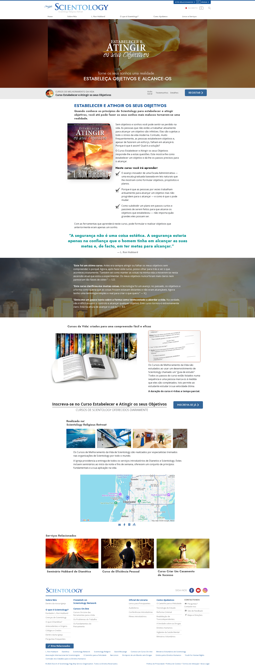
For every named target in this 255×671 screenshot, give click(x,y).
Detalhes (174, 92)
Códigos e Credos (53, 630)
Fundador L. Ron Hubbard (57, 613)
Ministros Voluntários (166, 636)
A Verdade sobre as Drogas (169, 623)
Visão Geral (149, 92)
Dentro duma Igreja (54, 634)
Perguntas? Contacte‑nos (191, 605)
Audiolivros (134, 608)
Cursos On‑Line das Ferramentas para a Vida (84, 613)
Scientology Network (81, 651)
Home (50, 16)
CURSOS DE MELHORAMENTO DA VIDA (74, 91)
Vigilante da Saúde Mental (168, 632)
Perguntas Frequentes (56, 639)
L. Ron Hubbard (98, 16)
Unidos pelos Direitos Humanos (168, 655)
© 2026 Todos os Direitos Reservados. (82, 664)
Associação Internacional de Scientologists (63, 655)
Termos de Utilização (190, 664)
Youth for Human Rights (194, 655)
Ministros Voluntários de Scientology (171, 651)
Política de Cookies (173, 664)
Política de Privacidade (156, 664)
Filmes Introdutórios (138, 616)
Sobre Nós (72, 16)
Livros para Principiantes (139, 603)
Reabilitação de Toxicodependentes (166, 618)
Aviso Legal (205, 664)
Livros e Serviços (189, 16)
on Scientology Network (84, 602)
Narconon (114, 655)
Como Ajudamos (160, 16)
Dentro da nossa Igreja (56, 603)
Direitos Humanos (165, 627)
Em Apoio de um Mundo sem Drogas (137, 655)
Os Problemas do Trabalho (85, 619)
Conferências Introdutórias (141, 612)
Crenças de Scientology (56, 617)
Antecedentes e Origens (56, 626)
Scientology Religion (102, 651)
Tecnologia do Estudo (166, 608)
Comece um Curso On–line (141, 651)
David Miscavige (120, 651)
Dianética (65, 651)
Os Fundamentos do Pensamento (82, 625)
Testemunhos (162, 92)
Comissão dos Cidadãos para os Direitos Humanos (66, 659)
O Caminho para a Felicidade (169, 603)
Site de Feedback (195, 610)
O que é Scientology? (129, 16)
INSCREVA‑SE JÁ (187, 405)
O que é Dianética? (54, 622)
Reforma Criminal (164, 612)
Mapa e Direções (194, 615)
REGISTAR (195, 93)
